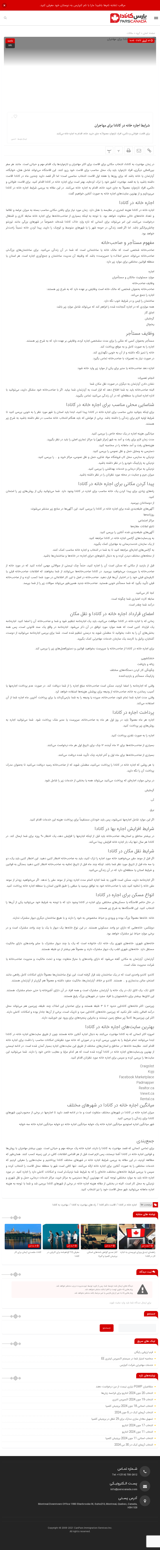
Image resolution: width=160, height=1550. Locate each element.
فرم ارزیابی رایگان (143, 1352)
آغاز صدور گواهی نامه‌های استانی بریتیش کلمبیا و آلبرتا (102, 1254)
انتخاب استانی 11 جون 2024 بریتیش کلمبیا (129, 1438)
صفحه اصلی (148, 33)
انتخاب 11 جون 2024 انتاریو (137, 1432)
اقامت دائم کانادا (107, 1205)
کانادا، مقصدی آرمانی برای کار (27, 1252)
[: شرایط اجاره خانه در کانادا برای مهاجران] (138, 150)
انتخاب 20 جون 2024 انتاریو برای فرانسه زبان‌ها (127, 1393)
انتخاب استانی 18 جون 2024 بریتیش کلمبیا (129, 1406)
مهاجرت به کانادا (60, 1205)
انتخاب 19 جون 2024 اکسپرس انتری (132, 1399)
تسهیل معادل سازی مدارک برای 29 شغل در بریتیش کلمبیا (122, 1419)
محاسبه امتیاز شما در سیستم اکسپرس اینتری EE (127, 1358)
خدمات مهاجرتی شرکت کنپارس (136, 1365)
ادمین (13, 139)
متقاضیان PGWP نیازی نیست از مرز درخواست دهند (124, 1386)
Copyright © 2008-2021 (61, 1528)
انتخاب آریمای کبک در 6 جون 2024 (134, 1412)
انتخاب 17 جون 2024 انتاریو (137, 1425)
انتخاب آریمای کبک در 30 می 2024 (133, 1445)
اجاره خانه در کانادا (128, 1205)
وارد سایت (119, 1303)
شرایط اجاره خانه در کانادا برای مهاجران (122, 125)
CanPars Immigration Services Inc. (93, 1528)
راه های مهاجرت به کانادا (84, 1205)
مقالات (130, 33)
